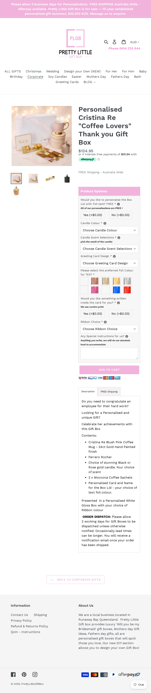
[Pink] (95, 289)
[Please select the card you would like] (114, 256)
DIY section (125, 643)
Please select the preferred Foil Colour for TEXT (107, 272)
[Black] (85, 281)
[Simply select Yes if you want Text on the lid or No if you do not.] (118, 204)
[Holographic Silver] (85, 289)
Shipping (40, 615)
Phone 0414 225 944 (124, 48)
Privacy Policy (21, 620)
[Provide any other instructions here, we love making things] (126, 336)
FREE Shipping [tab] (109, 391)
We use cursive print (92, 306)
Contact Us (19, 615)
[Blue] (117, 289)
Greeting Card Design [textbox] (109, 256)
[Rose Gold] (95, 281)
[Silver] (128, 281)
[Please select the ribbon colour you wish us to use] (105, 322)
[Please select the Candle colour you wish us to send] (104, 223)
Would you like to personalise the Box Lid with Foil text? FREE (109, 204)
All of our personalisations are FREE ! (102, 208)
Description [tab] (88, 391)
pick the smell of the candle (96, 241)
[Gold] (117, 281)
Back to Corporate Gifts (78, 579)
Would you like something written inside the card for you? (109, 302)
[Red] (128, 289)
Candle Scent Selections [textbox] (109, 239)
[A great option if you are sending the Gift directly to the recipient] (118, 302)
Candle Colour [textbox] (109, 223)
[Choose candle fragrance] (118, 237)
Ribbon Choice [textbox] (109, 321)
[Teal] (106, 289)
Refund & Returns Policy (29, 626)
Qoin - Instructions (25, 632)
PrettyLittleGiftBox (32, 683)
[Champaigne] (106, 281)
